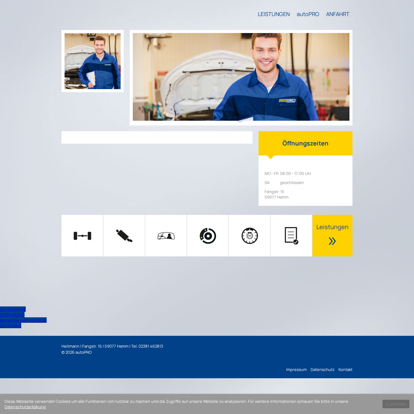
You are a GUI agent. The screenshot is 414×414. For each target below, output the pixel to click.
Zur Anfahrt (10, 325)
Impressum (296, 369)
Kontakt (345, 369)
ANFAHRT (337, 14)
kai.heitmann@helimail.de (23, 320)
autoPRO (308, 14)
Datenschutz (323, 369)
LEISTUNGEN (274, 14)
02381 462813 (12, 314)
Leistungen (332, 237)
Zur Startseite (13, 309)
